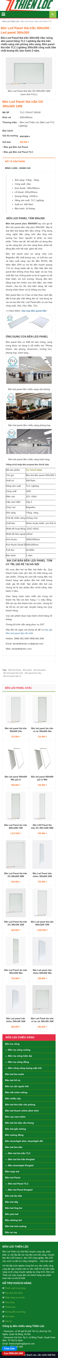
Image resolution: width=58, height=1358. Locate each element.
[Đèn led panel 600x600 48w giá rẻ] (15, 757)
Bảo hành (7, 130)
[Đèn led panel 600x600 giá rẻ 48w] (42, 757)
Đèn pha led (11, 1214)
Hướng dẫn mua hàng (15, 1312)
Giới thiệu (9, 1316)
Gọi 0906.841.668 (13, 1353)
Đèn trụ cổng (12, 1044)
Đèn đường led (13, 1220)
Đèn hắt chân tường (16, 1092)
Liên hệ (8, 1321)
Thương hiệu (9, 122)
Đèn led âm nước (14, 1074)
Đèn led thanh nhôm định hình (22, 1110)
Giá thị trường (10, 135)
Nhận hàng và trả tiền (15, 1297)
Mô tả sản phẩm (15, 161)
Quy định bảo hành (14, 1293)
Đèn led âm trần (13, 1147)
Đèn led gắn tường (15, 1129)
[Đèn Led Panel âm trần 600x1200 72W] (15, 806)
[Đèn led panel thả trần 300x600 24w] (15, 709)
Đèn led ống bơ (13, 1208)
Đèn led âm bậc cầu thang (19, 1123)
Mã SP (5, 112)
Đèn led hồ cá (12, 1080)
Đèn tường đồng (14, 1135)
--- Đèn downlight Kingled (19, 1165)
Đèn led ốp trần (13, 1196)
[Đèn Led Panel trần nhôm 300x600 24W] (42, 854)
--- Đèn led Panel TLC (17, 1183)
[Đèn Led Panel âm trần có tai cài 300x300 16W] (42, 999)
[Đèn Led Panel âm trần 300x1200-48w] (15, 951)
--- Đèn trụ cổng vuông (17, 1050)
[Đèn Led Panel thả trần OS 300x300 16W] (15, 902)
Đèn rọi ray (11, 1232)
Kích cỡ (6, 117)
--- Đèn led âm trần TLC (18, 1153)
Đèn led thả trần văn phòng (20, 1104)
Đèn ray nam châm (15, 1116)
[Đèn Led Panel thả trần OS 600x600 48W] (15, 854)
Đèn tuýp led (12, 1171)
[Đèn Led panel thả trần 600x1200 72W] (42, 902)
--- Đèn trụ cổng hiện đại (18, 1056)
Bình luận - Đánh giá (18, 168)
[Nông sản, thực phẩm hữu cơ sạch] (29, 5)
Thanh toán (10, 1307)
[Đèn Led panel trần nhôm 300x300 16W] (15, 999)
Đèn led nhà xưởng (15, 1226)
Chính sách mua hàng (15, 1288)
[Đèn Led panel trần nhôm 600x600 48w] (42, 951)
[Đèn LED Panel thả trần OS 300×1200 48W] (42, 806)
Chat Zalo (9, 1348)
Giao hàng (10, 1302)
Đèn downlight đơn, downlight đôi (24, 1141)
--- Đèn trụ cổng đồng (17, 1062)
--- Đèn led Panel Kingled (19, 1189)
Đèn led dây (11, 1202)
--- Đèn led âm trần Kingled (20, 1159)
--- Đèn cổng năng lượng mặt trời (23, 1068)
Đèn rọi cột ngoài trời (17, 1086)
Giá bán (6, 142)
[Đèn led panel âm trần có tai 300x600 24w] (42, 709)
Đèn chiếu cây (13, 1098)
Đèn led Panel (12, 1177)
